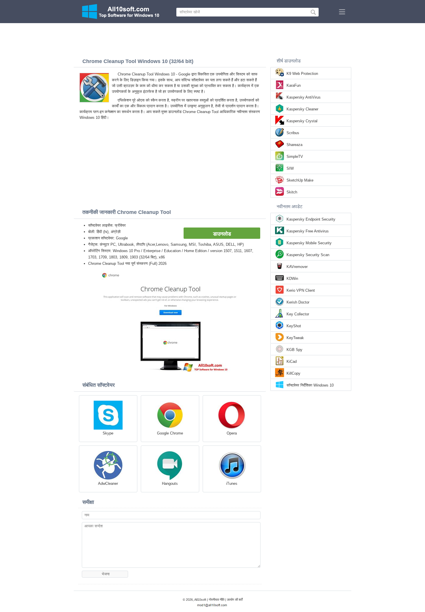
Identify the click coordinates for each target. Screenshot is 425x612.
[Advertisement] (212, 39)
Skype (108, 433)
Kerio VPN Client (301, 290)
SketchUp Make (300, 180)
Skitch (292, 192)
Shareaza (294, 145)
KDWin (292, 278)
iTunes (231, 483)
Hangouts (170, 483)
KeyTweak (295, 338)
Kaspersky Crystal (302, 121)
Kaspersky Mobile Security (309, 243)
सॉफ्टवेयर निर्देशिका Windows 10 (310, 385)
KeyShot (294, 326)
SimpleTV (295, 156)
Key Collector (298, 314)
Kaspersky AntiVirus (304, 97)
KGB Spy (294, 349)
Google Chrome (170, 433)
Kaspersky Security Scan (308, 255)
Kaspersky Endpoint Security (311, 219)
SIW (290, 168)
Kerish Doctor (298, 302)
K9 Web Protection (302, 73)
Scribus (293, 133)
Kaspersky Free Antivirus (308, 231)
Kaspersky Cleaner (302, 109)
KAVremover (297, 267)
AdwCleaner (108, 483)
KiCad (292, 361)
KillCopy (293, 373)
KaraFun (294, 85)
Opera (232, 433)
